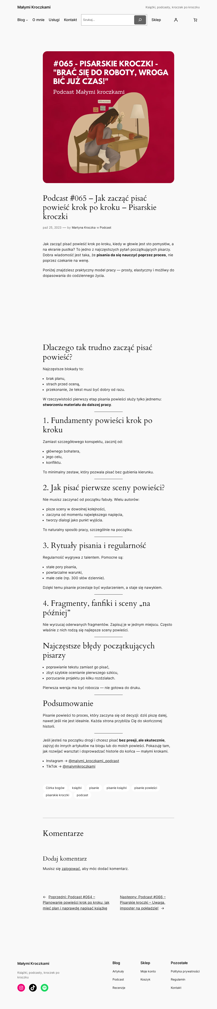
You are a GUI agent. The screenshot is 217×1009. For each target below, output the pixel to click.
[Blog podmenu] (27, 20)
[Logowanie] (175, 19)
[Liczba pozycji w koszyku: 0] (195, 19)
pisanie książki (117, 788)
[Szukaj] (140, 19)
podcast (82, 795)
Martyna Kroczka (84, 227)
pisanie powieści (145, 788)
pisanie (94, 788)
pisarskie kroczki (57, 795)
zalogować (71, 869)
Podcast (105, 227)
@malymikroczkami (79, 766)
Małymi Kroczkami (34, 7)
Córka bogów (55, 788)
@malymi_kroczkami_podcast (94, 761)
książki (77, 788)
